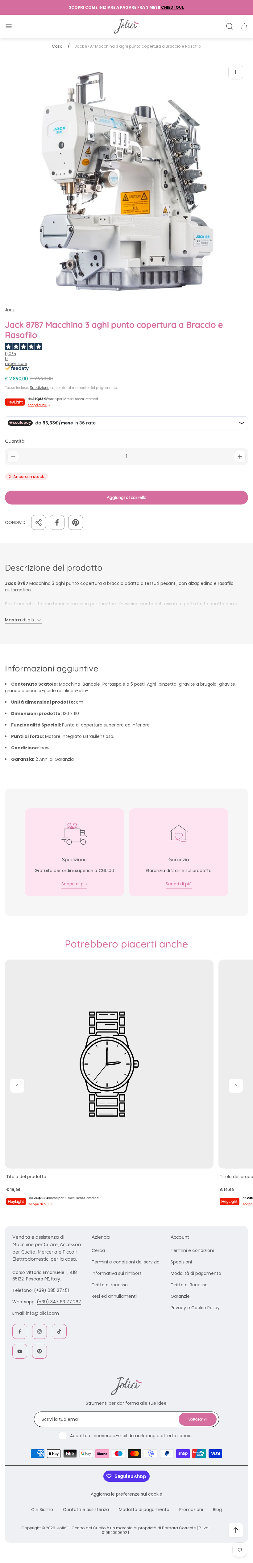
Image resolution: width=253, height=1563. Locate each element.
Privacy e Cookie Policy (195, 1308)
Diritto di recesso (110, 1285)
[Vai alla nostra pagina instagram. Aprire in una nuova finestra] (39, 1331)
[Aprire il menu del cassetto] (9, 26)
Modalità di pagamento (196, 1273)
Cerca (98, 1250)
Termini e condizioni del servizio (126, 1262)
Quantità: (15, 441)
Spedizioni (181, 1262)
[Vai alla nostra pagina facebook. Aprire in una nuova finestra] (19, 1331)
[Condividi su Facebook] (57, 522)
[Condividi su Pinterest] (75, 522)
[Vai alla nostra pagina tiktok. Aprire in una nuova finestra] (59, 1331)
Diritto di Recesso (189, 1285)
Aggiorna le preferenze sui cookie (126, 1494)
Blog (217, 1509)
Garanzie (180, 1296)
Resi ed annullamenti (114, 1296)
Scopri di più (74, 884)
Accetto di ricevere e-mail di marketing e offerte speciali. (132, 1436)
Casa (57, 46)
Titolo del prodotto (26, 1176)
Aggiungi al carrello (127, 497)
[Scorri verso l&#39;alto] (235, 1530)
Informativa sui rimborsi (117, 1273)
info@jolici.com (42, 1313)
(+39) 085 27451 (51, 1290)
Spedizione (39, 387)
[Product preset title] (109, 1064)
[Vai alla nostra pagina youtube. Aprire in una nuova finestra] (19, 1351)
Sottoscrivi (198, 1419)
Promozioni (191, 1509)
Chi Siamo (42, 1509)
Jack (10, 310)
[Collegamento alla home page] (126, 1386)
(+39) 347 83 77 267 (59, 1302)
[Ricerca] (229, 26)
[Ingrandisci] (235, 72)
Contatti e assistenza (86, 1509)
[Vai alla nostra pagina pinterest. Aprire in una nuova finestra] (39, 1351)
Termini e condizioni (192, 1250)
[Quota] (38, 522)
